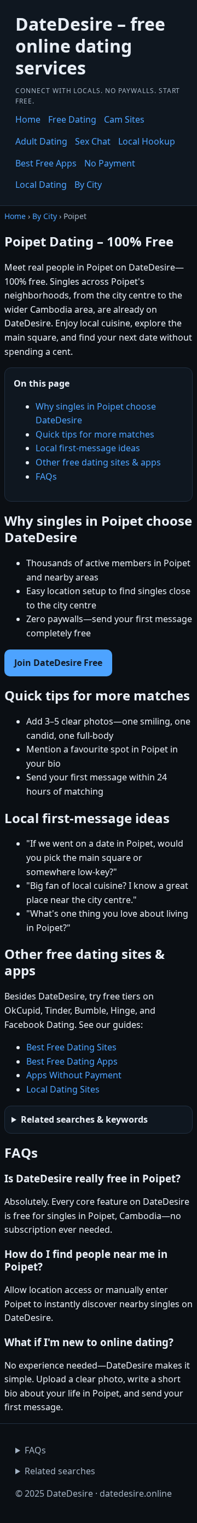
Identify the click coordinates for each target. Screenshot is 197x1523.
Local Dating (41, 185)
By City (88, 185)
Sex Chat (93, 141)
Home (27, 119)
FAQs (46, 476)
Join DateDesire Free (58, 663)
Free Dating (72, 119)
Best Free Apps (46, 163)
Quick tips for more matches (95, 434)
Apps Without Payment (73, 1075)
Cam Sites (124, 119)
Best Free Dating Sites (71, 1047)
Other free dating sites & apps (98, 462)
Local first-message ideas (88, 448)
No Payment (109, 163)
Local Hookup (146, 141)
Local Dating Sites (63, 1089)
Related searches (60, 1471)
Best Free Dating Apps (72, 1061)
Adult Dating (41, 141)
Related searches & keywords (84, 1119)
